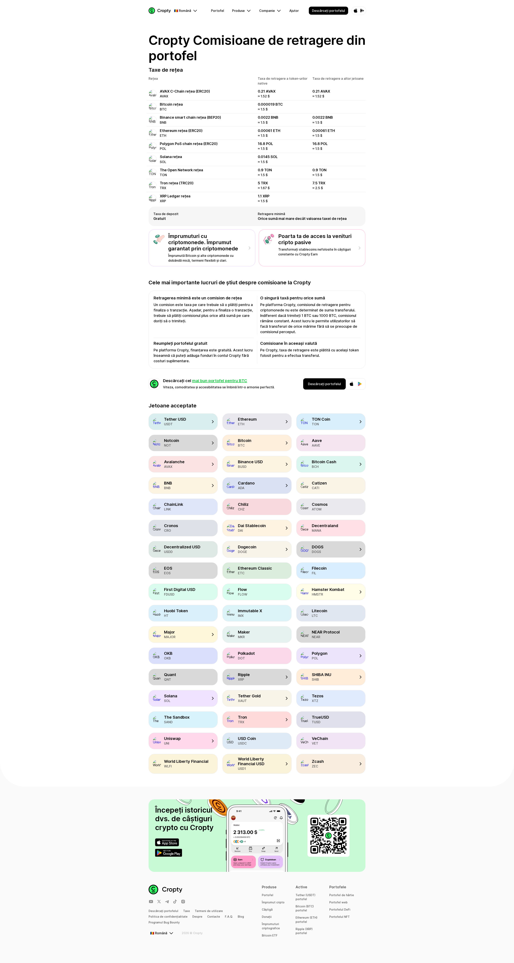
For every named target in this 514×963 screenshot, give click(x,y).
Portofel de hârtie (341, 895)
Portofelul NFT (339, 916)
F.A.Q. (229, 916)
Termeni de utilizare (209, 911)
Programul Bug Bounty (164, 922)
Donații (267, 916)
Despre (197, 916)
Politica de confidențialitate (168, 916)
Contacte (213, 916)
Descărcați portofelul (163, 911)
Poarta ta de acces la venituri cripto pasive (315, 239)
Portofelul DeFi (339, 909)
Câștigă (267, 909)
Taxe (186, 911)
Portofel (267, 895)
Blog (241, 916)
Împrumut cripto (273, 902)
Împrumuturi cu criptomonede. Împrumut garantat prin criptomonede (203, 242)
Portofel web (338, 902)
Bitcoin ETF (269, 935)
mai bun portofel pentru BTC (219, 380)
